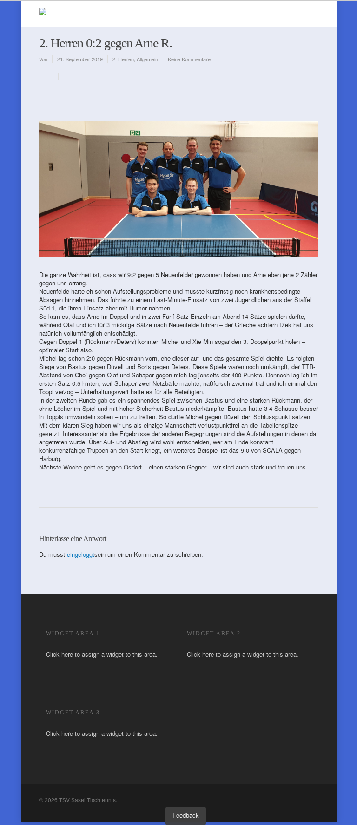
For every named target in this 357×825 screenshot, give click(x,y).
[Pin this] (116, 76)
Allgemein (147, 59)
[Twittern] (94, 76)
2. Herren (123, 59)
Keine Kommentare (189, 59)
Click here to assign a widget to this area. (102, 654)
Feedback (185, 815)
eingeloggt (80, 554)
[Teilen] (70, 76)
